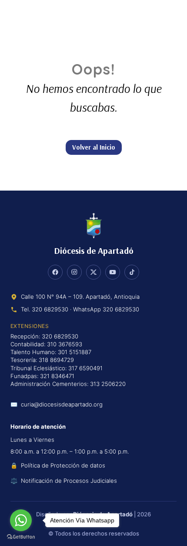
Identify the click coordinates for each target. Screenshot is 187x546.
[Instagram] (74, 272)
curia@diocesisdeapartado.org (62, 405)
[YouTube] (112, 272)
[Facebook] (55, 272)
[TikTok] (131, 272)
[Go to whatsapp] (21, 520)
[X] (93, 272)
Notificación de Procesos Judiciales (69, 480)
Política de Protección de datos (63, 465)
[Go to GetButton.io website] (21, 537)
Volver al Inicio (93, 147)
